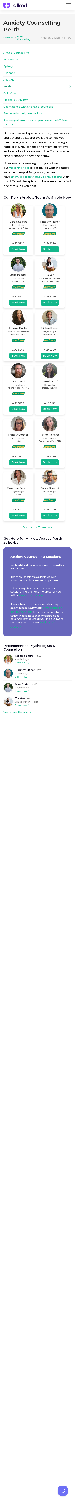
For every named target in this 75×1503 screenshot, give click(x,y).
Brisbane (9, 73)
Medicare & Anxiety (15, 99)
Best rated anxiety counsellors (22, 113)
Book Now (21, 662)
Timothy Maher (25, 669)
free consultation (31, 595)
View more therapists (17, 712)
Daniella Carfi (50, 381)
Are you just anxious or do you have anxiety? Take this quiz (35, 122)
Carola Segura (24, 655)
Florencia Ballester (19, 488)
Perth (7, 86)
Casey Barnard (50, 488)
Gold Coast (10, 93)
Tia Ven (20, 698)
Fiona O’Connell (18, 434)
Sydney (8, 66)
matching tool (19, 167)
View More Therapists (37, 527)
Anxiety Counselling (23, 38)
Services (8, 37)
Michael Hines (50, 328)
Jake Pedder (23, 684)
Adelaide (8, 79)
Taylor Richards (50, 434)
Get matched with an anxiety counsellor (28, 106)
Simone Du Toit (18, 328)
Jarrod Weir (18, 381)
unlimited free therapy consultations (36, 177)
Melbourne (10, 59)
